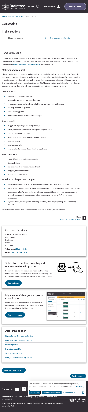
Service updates (11, 344)
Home (4, 16)
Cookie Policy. (78, 386)
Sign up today (13, 283)
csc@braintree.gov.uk (19, 252)
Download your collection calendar (19, 340)
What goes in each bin (13, 353)
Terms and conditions (48, 397)
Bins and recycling (16, 16)
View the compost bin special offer (26, 64)
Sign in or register (15, 315)
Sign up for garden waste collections (19, 336)
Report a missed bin (13, 349)
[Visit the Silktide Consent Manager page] (83, 392)
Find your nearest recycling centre (18, 357)
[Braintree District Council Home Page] (13, 6)
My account (7, 399)
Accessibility (7, 397)
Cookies (18, 397)
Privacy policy (30, 397)
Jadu (13, 406)
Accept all (35, 392)
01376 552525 (21, 249)
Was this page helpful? (13, 370)
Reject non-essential (51, 392)
